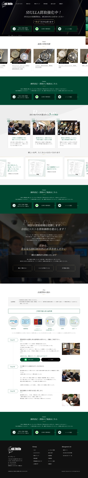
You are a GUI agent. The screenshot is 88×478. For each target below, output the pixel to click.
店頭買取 (87, 13)
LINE (87, 27)
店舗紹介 (50, 463)
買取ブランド (14, 35)
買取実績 (35, 458)
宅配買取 (87, 20)
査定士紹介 (50, 452)
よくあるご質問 (51, 450)
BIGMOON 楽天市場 (67, 452)
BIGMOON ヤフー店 (67, 455)
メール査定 (50, 359)
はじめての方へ (37, 452)
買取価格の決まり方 (38, 461)
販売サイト (65, 450)
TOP (9, 35)
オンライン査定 (51, 461)
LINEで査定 (30, 359)
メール (87, 34)
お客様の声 (36, 463)
